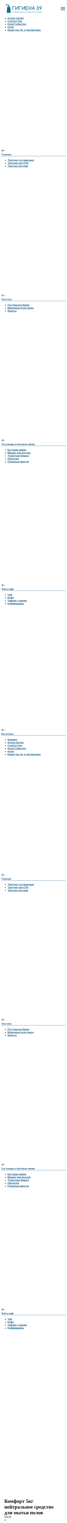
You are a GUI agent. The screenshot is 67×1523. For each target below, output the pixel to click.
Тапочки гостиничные (20, 160)
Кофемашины (15, 603)
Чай (9, 594)
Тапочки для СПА (18, 163)
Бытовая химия (16, 449)
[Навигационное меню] (63, 8)
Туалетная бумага (18, 455)
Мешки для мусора (19, 452)
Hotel (10, 27)
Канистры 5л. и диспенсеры (24, 30)
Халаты (12, 310)
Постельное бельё (18, 305)
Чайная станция (17, 600)
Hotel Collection (16, 24)
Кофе (10, 597)
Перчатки (13, 458)
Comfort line (14, 21)
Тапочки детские (17, 166)
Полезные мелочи (18, 461)
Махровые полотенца (20, 308)
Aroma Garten (15, 18)
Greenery (12, 739)
